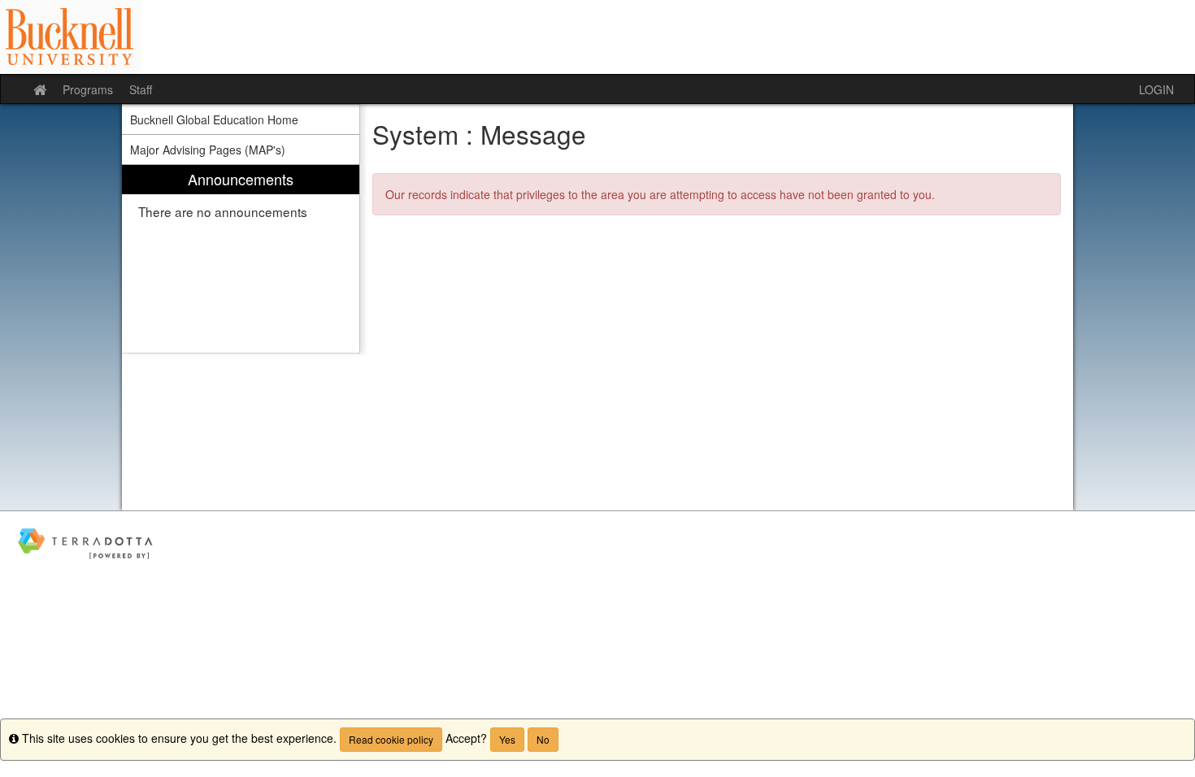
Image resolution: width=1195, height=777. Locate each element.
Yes (507, 739)
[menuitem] (240, 259)
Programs (88, 89)
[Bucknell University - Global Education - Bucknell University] (597, 37)
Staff (140, 89)
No (543, 739)
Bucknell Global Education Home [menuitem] (214, 119)
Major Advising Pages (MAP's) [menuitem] (207, 149)
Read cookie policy (391, 739)
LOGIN (1156, 89)
